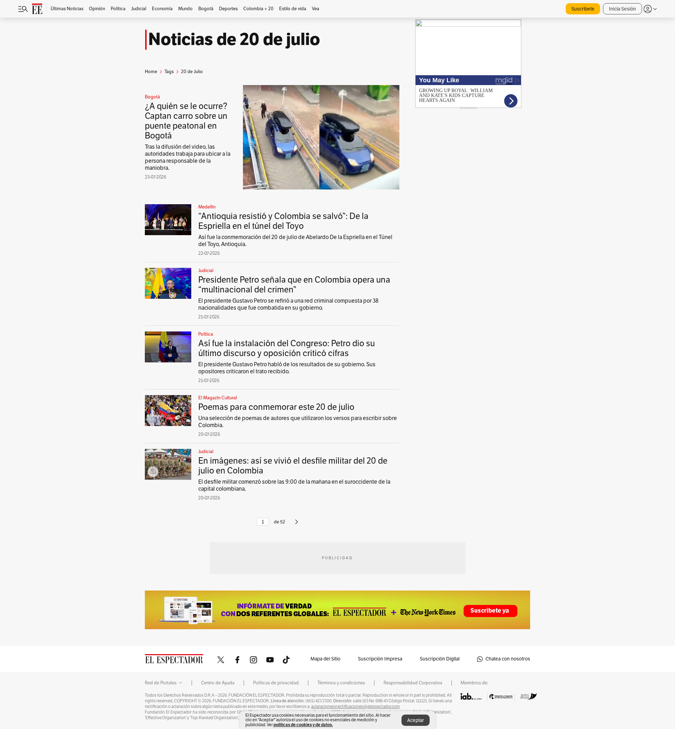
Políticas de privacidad (276, 682)
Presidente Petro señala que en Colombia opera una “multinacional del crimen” (294, 285)
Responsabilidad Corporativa (413, 682)
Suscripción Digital (439, 659)
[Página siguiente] (296, 525)
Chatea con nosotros (508, 659)
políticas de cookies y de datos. (303, 724)
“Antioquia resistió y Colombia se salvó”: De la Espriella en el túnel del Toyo (283, 221)
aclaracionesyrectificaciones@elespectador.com (355, 706)
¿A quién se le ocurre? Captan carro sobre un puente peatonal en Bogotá (186, 121)
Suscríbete (582, 9)
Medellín (207, 207)
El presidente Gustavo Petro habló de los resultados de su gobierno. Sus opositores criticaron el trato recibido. (286, 368)
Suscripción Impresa (380, 659)
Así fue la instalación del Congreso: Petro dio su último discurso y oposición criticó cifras (286, 348)
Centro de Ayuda (217, 682)
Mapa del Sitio (325, 659)
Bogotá (152, 97)
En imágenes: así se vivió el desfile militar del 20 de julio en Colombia (292, 466)
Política (205, 334)
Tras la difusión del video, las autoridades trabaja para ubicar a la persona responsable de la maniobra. (187, 157)
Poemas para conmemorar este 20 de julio (276, 407)
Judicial (205, 270)
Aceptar (415, 720)
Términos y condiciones (341, 682)
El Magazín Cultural (217, 398)
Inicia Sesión (622, 9)
